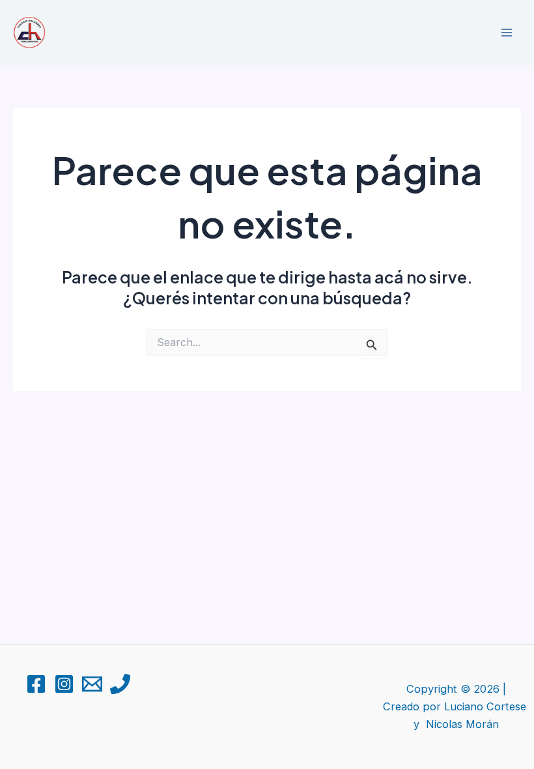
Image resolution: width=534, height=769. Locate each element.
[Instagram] (64, 684)
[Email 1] (92, 684)
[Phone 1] (120, 684)
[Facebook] (36, 684)
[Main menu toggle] (506, 33)
